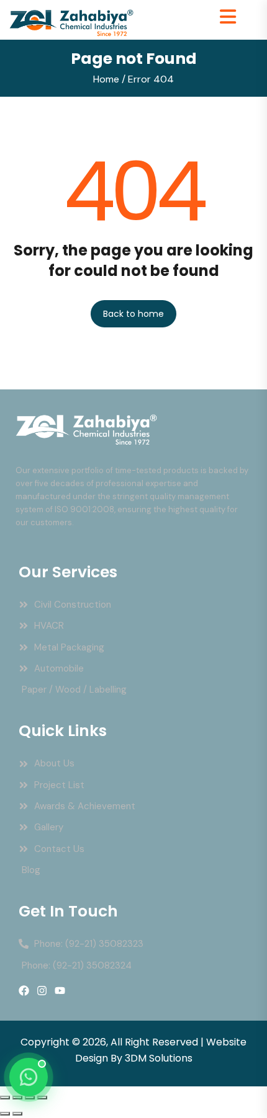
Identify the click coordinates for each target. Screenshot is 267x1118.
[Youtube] (60, 990)
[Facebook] (24, 990)
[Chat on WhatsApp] (28, 1077)
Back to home (133, 314)
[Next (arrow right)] (17, 1114)
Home (106, 79)
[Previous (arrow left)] (5, 1114)
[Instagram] (42, 990)
